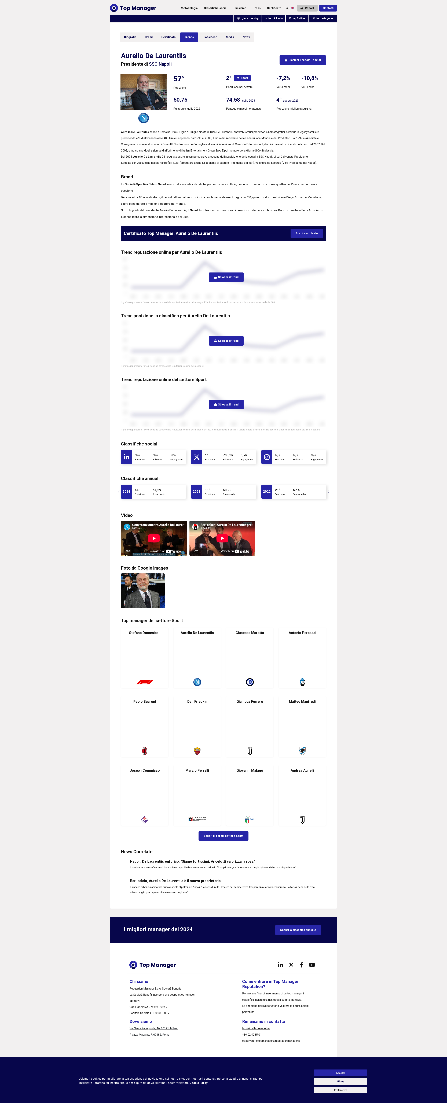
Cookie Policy (198, 1082)
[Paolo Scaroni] (144, 726)
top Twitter (298, 18)
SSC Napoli (160, 64)
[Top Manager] (133, 8)
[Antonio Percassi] (302, 658)
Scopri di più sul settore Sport (223, 836)
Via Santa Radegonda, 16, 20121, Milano (154, 1028)
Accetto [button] (340, 1072)
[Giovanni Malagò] (249, 795)
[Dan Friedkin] (197, 726)
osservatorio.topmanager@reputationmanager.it (271, 1040)
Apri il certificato (307, 233)
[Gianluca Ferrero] (249, 726)
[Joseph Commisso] (144, 795)
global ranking (250, 18)
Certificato (274, 8)
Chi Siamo (239, 8)
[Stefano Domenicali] (144, 658)
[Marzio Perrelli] (197, 795)
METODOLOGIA (189, 8)
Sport (244, 78)
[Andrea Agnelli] (302, 795)
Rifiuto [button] (341, 1081)
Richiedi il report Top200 (305, 60)
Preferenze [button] (340, 1090)
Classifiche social (215, 8)
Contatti (328, 8)
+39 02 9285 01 (252, 1034)
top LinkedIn (275, 18)
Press (257, 8)
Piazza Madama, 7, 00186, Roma (149, 1034)
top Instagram (324, 18)
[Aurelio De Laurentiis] (197, 658)
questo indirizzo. (291, 999)
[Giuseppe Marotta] (249, 658)
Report (309, 8)
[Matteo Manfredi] (302, 726)
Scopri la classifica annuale (298, 930)
